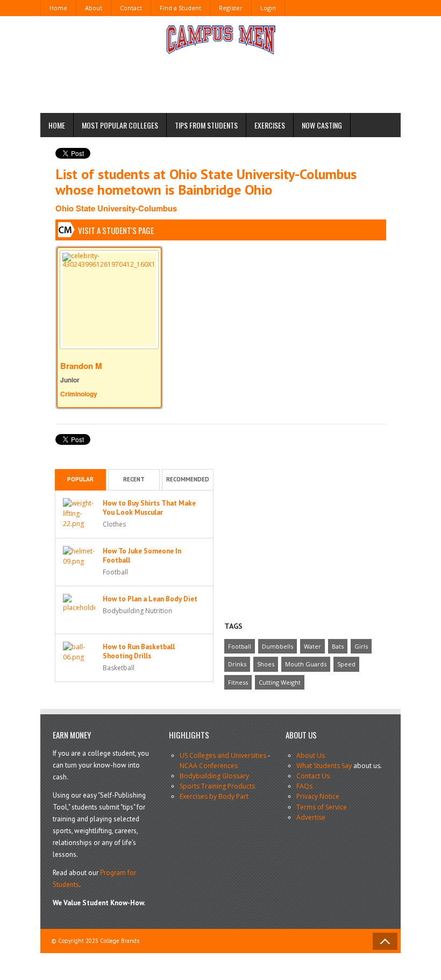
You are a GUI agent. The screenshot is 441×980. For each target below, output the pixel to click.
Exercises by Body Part (214, 796)
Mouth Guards (305, 664)
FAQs (304, 786)
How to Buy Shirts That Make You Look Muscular (149, 508)
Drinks (237, 664)
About (93, 8)
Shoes (265, 664)
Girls (361, 646)
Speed (346, 664)
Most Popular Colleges (120, 125)
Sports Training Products (217, 786)
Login (268, 8)
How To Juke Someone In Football (142, 555)
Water (312, 646)
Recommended (187, 479)
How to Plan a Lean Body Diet (150, 598)
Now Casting (322, 125)
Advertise (310, 817)
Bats (338, 646)
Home (58, 8)
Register (231, 8)
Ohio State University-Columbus (116, 208)
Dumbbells (277, 646)
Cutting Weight (280, 682)
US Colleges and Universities (223, 755)
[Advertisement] (236, 79)
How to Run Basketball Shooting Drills (139, 651)
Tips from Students (206, 125)
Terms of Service (321, 807)
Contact (131, 8)
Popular (80, 479)
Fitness (238, 682)
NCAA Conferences (209, 765)
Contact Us (313, 775)
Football (239, 646)
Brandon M (81, 366)
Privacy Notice (317, 796)
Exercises (269, 125)
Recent (134, 479)
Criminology (78, 394)
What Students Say (324, 765)
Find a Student (180, 8)
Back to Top (385, 941)
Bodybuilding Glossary (214, 775)
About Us (310, 755)
